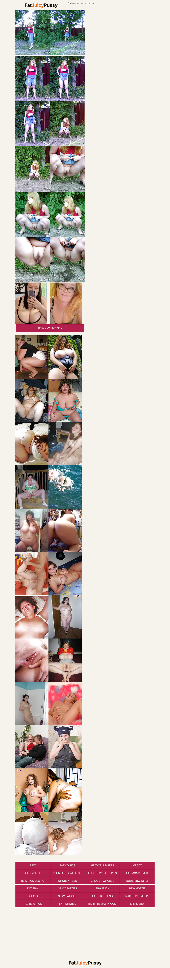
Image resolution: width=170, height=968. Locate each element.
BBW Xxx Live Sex (50, 328)
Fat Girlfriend (102, 896)
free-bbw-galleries (102, 873)
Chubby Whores (102, 880)
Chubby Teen (67, 880)
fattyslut (32, 873)
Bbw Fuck (102, 888)
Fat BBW (32, 888)
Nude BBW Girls (137, 880)
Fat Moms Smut (137, 873)
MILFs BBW (137, 903)
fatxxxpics (67, 865)
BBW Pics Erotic (32, 880)
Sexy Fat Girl (67, 896)
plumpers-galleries (67, 873)
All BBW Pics (33, 903)
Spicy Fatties (67, 888)
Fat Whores (67, 903)
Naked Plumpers (137, 896)
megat (137, 865)
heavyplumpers (102, 865)
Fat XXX (33, 896)
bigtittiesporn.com (102, 903)
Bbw (33, 865)
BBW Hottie (137, 888)
